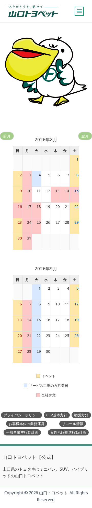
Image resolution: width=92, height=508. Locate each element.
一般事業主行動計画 (22, 432)
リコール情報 (72, 423)
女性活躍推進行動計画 (68, 432)
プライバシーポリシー (21, 415)
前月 (7, 136)
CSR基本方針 (56, 415)
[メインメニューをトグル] (79, 11)
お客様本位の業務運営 (26, 423)
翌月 (85, 136)
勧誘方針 (81, 415)
